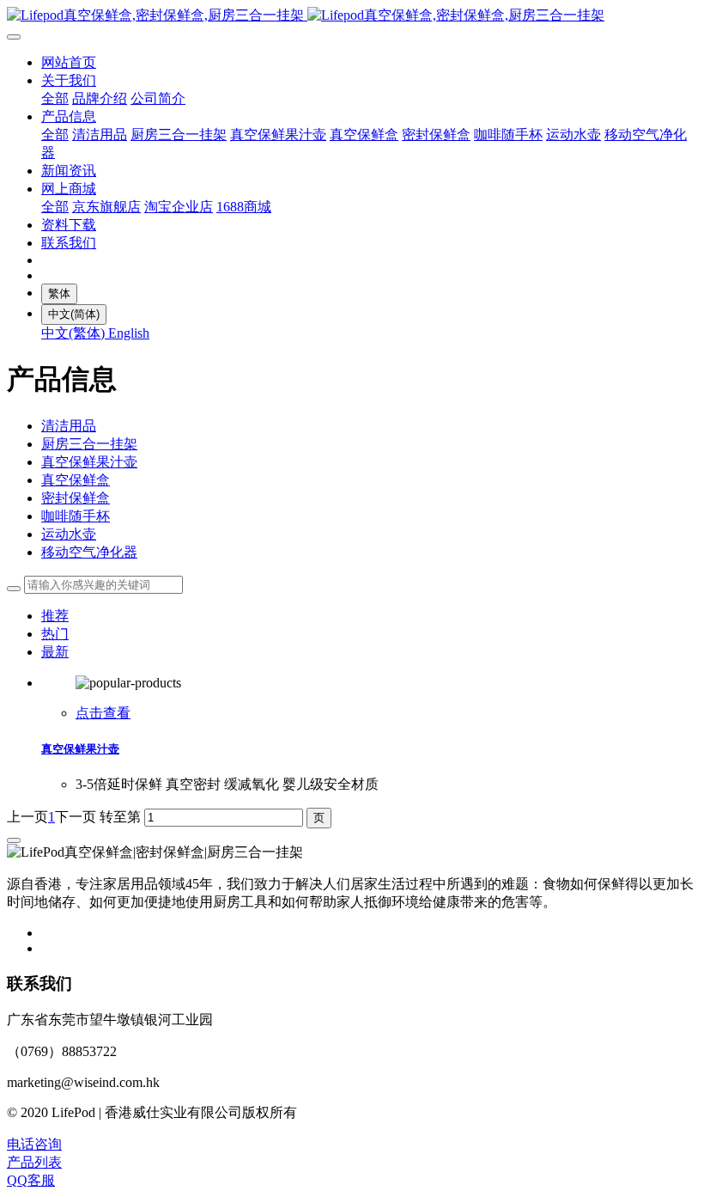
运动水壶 (68, 534)
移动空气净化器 (89, 552)
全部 (55, 98)
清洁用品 (68, 425)
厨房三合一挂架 (89, 444)
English (128, 333)
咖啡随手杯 (75, 516)
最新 (55, 651)
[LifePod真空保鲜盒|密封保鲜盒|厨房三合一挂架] (352, 16)
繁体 (59, 293)
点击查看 (103, 712)
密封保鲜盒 (75, 498)
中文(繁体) (74, 333)
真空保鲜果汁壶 (89, 462)
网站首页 (68, 62)
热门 (55, 633)
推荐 (55, 615)
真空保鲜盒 (75, 480)
